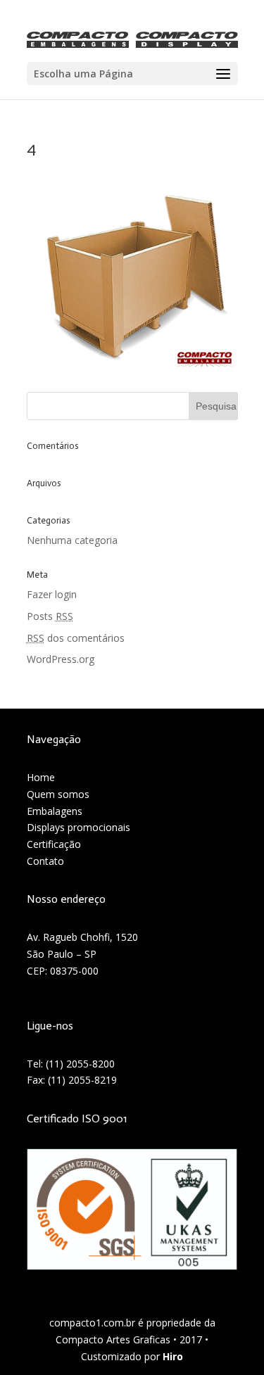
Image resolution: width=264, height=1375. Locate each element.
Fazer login (52, 594)
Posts (50, 616)
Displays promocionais (78, 827)
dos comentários (76, 638)
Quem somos (58, 794)
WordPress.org (60, 659)
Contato (45, 861)
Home (41, 777)
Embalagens (54, 811)
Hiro (173, 1356)
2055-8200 (90, 1063)
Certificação (54, 844)
